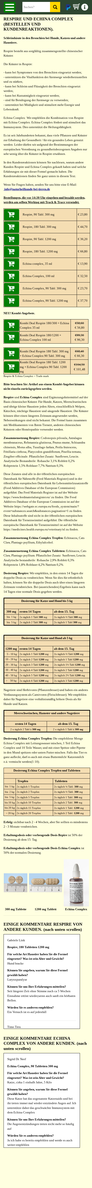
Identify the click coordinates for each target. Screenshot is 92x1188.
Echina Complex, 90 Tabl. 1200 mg (45, 300)
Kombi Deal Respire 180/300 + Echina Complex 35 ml (44, 325)
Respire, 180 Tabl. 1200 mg (40, 251)
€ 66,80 (82, 251)
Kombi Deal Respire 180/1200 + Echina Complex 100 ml (40, 337)
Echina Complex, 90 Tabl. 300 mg (44, 288)
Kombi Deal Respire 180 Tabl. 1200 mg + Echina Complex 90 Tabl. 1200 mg (43, 366)
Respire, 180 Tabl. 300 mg (39, 227)
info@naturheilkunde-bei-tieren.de (27, 189)
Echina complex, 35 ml (37, 263)
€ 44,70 (82, 227)
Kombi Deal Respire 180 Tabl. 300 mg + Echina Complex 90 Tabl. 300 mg (44, 354)
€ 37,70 (82, 300)
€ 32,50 (82, 276)
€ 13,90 (82, 263)
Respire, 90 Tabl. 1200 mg (39, 239)
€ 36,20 (82, 239)
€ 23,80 (82, 214)
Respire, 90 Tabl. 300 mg (38, 214)
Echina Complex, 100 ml (38, 276)
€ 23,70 (82, 288)
